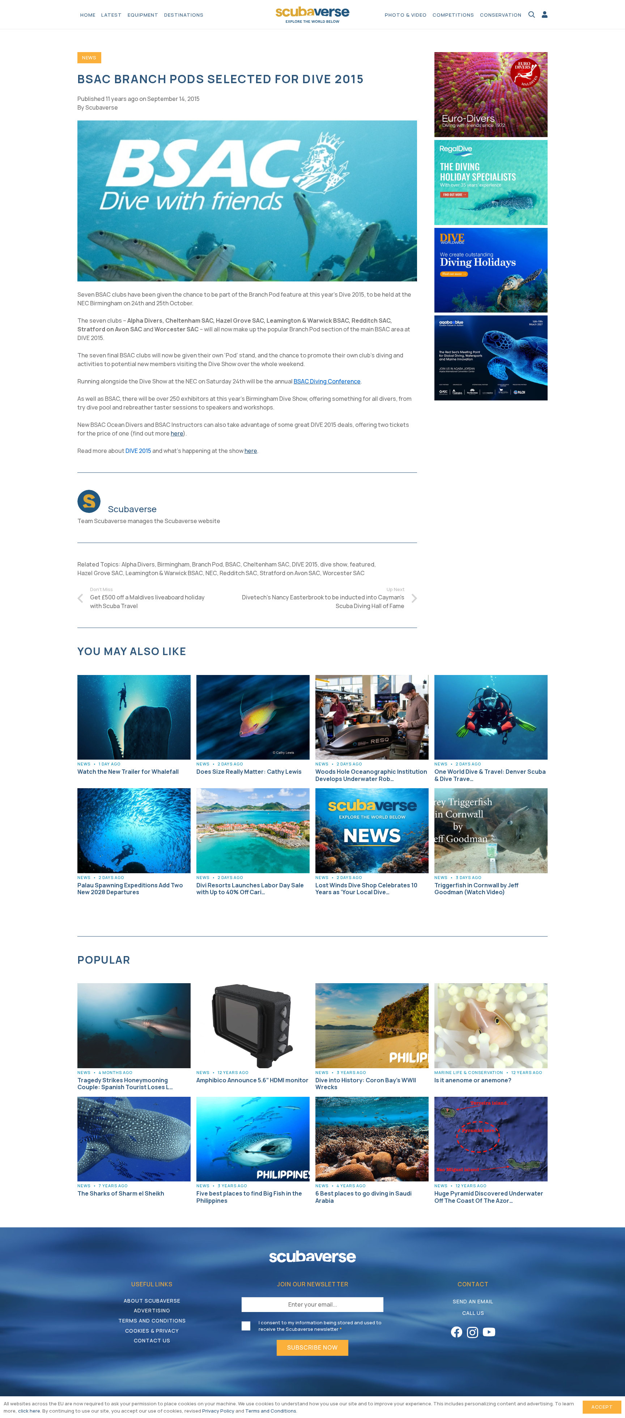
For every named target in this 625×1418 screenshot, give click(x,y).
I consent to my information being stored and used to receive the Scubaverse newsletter (320, 1325)
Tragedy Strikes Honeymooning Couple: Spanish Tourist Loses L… (125, 1083)
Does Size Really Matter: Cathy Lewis (249, 772)
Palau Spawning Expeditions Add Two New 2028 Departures (130, 888)
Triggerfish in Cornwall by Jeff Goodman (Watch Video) (476, 888)
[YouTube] (489, 1332)
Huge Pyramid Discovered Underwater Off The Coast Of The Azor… (488, 1196)
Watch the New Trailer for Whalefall (128, 772)
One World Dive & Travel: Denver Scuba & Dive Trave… (490, 775)
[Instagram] (472, 1332)
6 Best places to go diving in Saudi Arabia (363, 1196)
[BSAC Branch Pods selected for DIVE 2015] (247, 125)
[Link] (545, 14)
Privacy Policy (218, 1411)
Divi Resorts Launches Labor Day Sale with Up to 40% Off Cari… (250, 888)
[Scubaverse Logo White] (312, 1256)
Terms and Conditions (152, 1320)
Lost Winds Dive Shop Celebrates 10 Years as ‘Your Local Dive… (366, 888)
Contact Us (152, 1340)
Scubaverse (101, 107)
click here (29, 1411)
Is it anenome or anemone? (472, 1080)
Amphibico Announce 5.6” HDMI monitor (252, 1080)
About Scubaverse (152, 1300)
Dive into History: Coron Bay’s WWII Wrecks (365, 1083)
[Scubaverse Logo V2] (313, 15)
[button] (207, 14)
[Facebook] (456, 1332)
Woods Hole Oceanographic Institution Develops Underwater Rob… (371, 775)
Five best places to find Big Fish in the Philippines (249, 1196)
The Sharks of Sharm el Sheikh (120, 1193)
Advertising (152, 1310)
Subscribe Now (312, 1347)
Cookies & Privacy (152, 1330)
